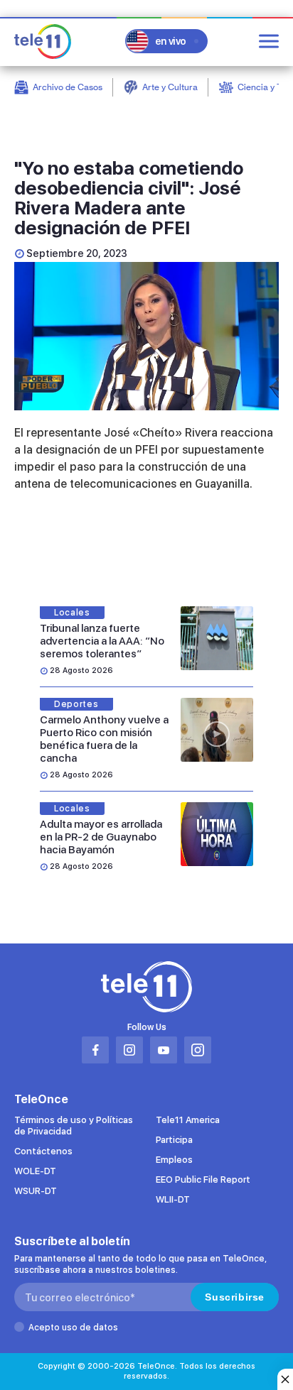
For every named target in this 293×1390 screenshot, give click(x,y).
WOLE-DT (35, 1171)
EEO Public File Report (203, 1179)
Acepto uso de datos (73, 1327)
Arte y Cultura (170, 87)
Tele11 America (188, 1120)
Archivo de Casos (67, 87)
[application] (146, 336)
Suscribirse (235, 1297)
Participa (174, 1139)
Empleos (174, 1159)
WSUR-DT (35, 1191)
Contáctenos (43, 1151)
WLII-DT (173, 1199)
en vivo (170, 41)
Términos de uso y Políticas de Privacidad (73, 1126)
